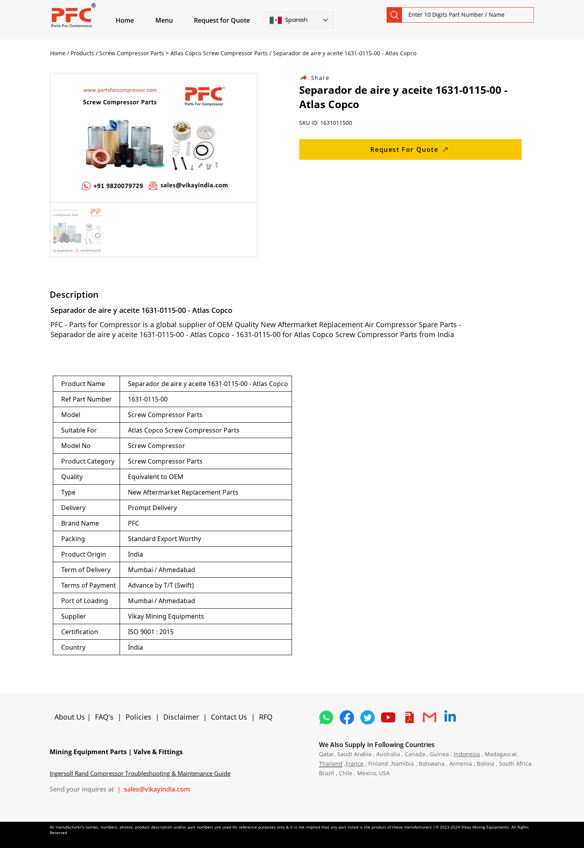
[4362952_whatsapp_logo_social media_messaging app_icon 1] (326, 717)
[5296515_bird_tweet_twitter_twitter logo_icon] (367, 717)
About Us (70, 717)
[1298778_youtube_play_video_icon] (388, 717)
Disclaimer (183, 717)
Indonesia (467, 754)
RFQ (266, 717)
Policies (138, 717)
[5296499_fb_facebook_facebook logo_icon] (347, 717)
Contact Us (229, 717)
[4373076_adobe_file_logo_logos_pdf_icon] (409, 717)
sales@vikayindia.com (157, 789)
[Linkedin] (450, 717)
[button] (173, 20)
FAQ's (104, 717)
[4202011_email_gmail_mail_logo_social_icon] (429, 717)
